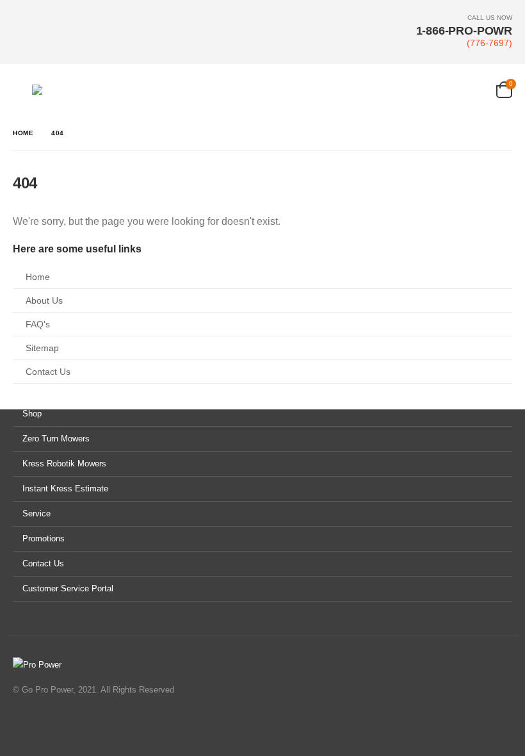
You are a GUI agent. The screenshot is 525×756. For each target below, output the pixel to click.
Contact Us (48, 371)
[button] (22, 90)
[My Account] (481, 90)
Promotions (43, 538)
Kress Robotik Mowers (64, 463)
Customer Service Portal (67, 588)
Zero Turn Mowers (56, 438)
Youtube (48, 724)
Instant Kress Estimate (65, 488)
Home (38, 277)
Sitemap (42, 348)
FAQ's (38, 324)
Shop (32, 413)
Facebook (23, 724)
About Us (44, 300)
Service (36, 513)
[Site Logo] (96, 90)
